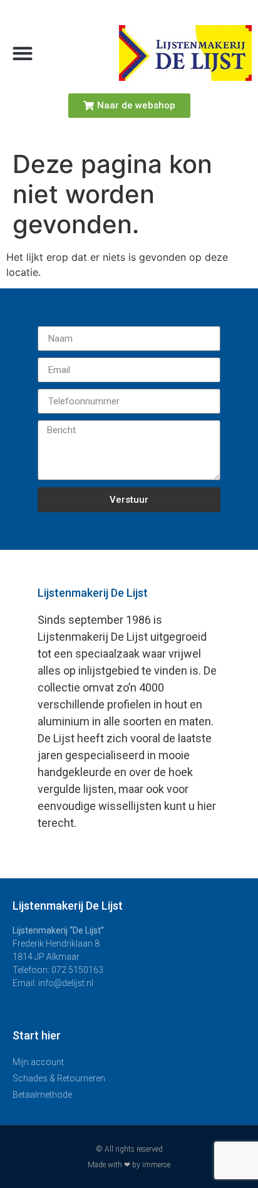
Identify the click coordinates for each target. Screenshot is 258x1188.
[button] (22, 53)
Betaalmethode (42, 1095)
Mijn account (38, 1062)
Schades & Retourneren (59, 1078)
